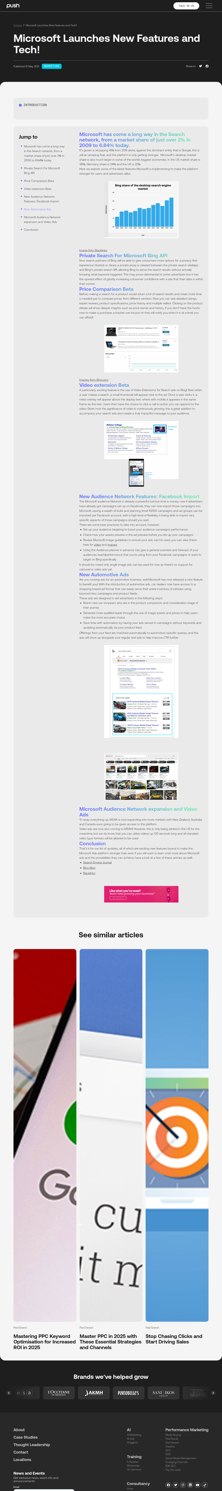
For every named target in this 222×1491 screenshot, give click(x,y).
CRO (168, 1454)
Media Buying (173, 1434)
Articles (17, 25)
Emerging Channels (176, 1462)
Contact (20, 1452)
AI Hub (130, 1438)
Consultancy (138, 1483)
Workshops (133, 1465)
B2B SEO (170, 1465)
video (97, 544)
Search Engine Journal (97, 862)
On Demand (134, 1469)
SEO (167, 1450)
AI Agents (132, 1442)
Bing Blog (89, 867)
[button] (9, 1393)
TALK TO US (186, 6)
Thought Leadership (31, 1445)
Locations (22, 1459)
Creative (170, 1446)
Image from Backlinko (93, 250)
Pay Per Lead (172, 1469)
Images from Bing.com (93, 379)
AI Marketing (134, 1434)
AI (129, 1430)
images (112, 544)
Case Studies (25, 1437)
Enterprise (132, 1461)
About (19, 1430)
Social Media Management (180, 1458)
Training (134, 1457)
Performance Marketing (187, 1430)
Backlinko (89, 873)
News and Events (29, 1473)
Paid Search (172, 1442)
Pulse (130, 1488)
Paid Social (171, 1438)
